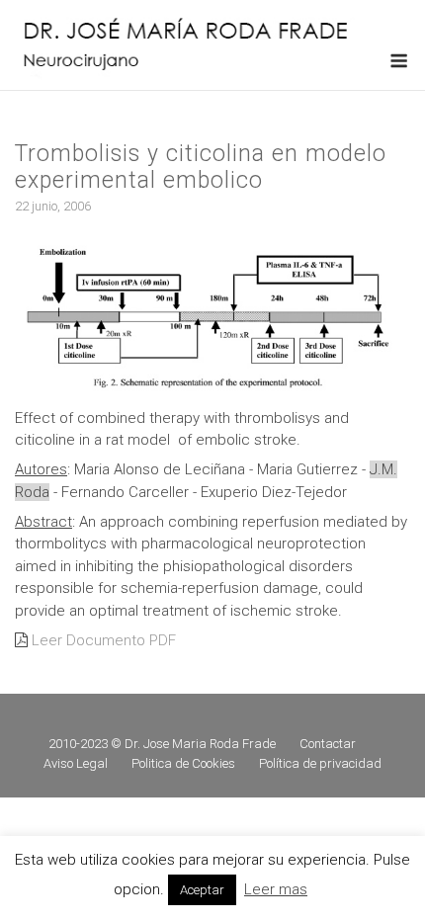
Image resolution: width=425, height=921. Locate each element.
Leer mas (275, 889)
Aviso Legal (75, 763)
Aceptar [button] (202, 889)
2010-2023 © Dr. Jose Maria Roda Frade (162, 743)
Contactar (327, 743)
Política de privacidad (320, 763)
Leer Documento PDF (104, 640)
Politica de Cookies (183, 763)
